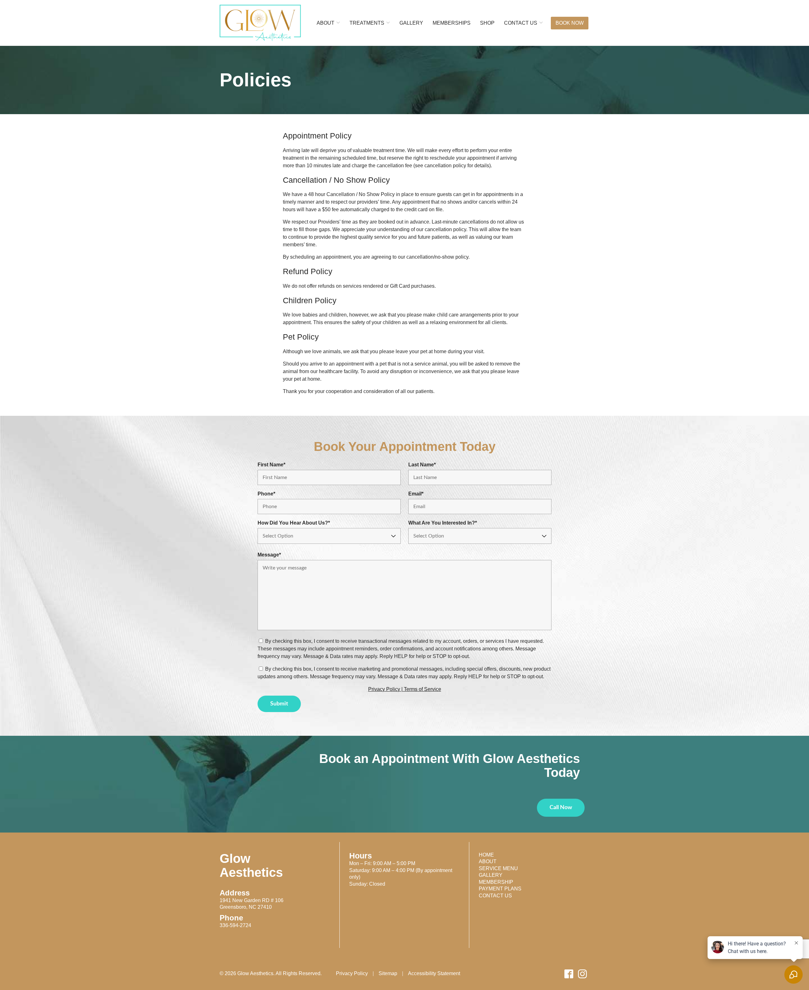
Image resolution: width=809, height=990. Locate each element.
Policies (255, 80)
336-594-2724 (235, 925)
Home (486, 855)
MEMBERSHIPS (452, 23)
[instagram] (582, 974)
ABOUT (325, 23)
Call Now (561, 807)
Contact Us (495, 895)
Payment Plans (500, 888)
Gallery (490, 875)
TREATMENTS (367, 23)
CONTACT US (520, 23)
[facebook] (569, 974)
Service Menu (498, 868)
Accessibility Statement (434, 973)
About (487, 861)
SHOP (487, 23)
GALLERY (411, 23)
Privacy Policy (352, 973)
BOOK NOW (570, 23)
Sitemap (388, 973)
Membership (496, 882)
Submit (279, 704)
